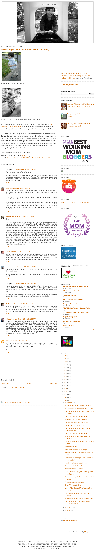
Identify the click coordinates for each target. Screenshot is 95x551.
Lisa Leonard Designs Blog (73, 299)
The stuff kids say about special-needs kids (79, 408)
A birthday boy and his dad (74, 469)
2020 (65, 365)
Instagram (80, 76)
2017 (65, 373)
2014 (65, 382)
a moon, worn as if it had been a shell (76, 312)
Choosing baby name (23, 157)
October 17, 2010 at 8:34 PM (27, 319)
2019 (65, 368)
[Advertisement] (75, 55)
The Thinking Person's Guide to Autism (77, 308)
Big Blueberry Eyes (70, 317)
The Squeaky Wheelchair (72, 291)
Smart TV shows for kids (73, 485)
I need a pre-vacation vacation (75, 425)
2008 (65, 400)
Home (29, 383)
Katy (7, 252)
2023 (65, 356)
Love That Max (48, 4)
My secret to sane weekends (74, 482)
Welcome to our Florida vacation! (76, 419)
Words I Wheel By (69, 295)
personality (39, 157)
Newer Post (5, 383)
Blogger (86, 532)
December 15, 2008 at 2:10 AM (24, 304)
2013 (65, 385)
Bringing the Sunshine (71, 304)
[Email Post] (29, 156)
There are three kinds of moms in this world (79, 498)
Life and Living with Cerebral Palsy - (76, 286)
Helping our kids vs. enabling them (76, 463)
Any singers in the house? (73, 466)
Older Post (53, 383)
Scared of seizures (71, 447)
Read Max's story (68, 73)
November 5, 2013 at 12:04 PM (20, 341)
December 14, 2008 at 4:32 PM (19, 252)
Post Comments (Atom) (17, 387)
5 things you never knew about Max (76, 422)
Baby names (11, 157)
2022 (65, 359)
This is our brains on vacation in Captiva (78, 405)
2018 (65, 370)
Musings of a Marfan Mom (72, 321)
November (69, 507)
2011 (65, 391)
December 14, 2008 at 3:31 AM (20, 188)
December (69, 403)
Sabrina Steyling (11, 319)
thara (7, 341)
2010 (65, 394)
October (68, 510)
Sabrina (48, 157)
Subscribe (88, 76)
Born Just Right (68, 325)
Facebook (78, 73)
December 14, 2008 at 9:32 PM (27, 267)
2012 (65, 388)
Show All (92, 330)
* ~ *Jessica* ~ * (11, 267)
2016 (65, 376)
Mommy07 (9, 216)
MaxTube (65, 76)
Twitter (85, 73)
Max (33, 157)
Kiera (7, 188)
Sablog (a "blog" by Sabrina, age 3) (76, 416)
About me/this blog (68, 78)
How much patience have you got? (76, 449)
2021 (65, 362)
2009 (65, 397)
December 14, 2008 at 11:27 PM (25, 284)
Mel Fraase (9, 304)
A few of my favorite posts (69, 85)
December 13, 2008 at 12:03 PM (25, 169)
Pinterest (73, 76)
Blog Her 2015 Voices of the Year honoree (75, 202)
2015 (65, 379)
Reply (7, 183)
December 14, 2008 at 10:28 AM (24, 216)
